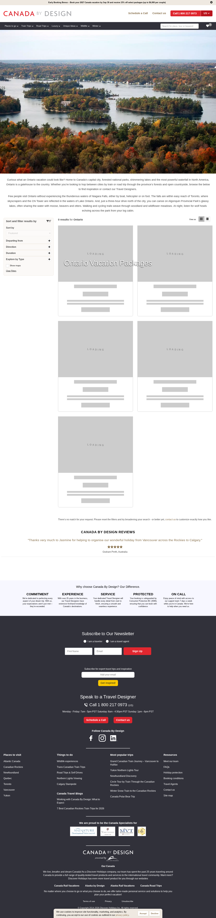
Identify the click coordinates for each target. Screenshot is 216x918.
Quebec (8, 778)
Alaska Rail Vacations (122, 885)
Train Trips (26, 26)
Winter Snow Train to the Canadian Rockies (133, 791)
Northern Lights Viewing (69, 778)
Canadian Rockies (13, 767)
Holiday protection (173, 772)
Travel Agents (171, 784)
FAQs (166, 767)
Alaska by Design (95, 885)
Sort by (10, 228)
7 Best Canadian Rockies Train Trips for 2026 (80, 808)
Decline (154, 913)
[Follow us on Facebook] (90, 739)
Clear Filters (11, 271)
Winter (95, 26)
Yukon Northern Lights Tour (124, 770)
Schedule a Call (138, 13)
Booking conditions (174, 778)
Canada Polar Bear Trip (122, 796)
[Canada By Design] (46, 13)
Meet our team (171, 761)
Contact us (159, 13)
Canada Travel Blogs (70, 793)
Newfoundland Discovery (123, 776)
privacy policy (122, 915)
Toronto (7, 784)
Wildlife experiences (67, 761)
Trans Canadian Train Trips (71, 767)
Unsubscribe (127, 901)
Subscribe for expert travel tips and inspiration (108, 669)
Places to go (10, 26)
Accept (143, 913)
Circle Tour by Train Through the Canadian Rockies (132, 783)
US (205, 13)
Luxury (55, 26)
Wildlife (84, 26)
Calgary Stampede (66, 784)
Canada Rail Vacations (66, 885)
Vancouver (9, 790)
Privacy (108, 901)
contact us (170, 519)
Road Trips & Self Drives (70, 772)
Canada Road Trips (151, 885)
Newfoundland (11, 772)
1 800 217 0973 (187, 13)
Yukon (7, 795)
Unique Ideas (69, 26)
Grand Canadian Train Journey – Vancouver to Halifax (134, 763)
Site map (168, 795)
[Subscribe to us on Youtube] (125, 739)
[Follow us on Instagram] (102, 739)
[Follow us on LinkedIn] (113, 739)
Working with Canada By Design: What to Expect (78, 801)
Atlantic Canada (12, 761)
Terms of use (89, 901)
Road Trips (41, 26)
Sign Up (137, 651)
